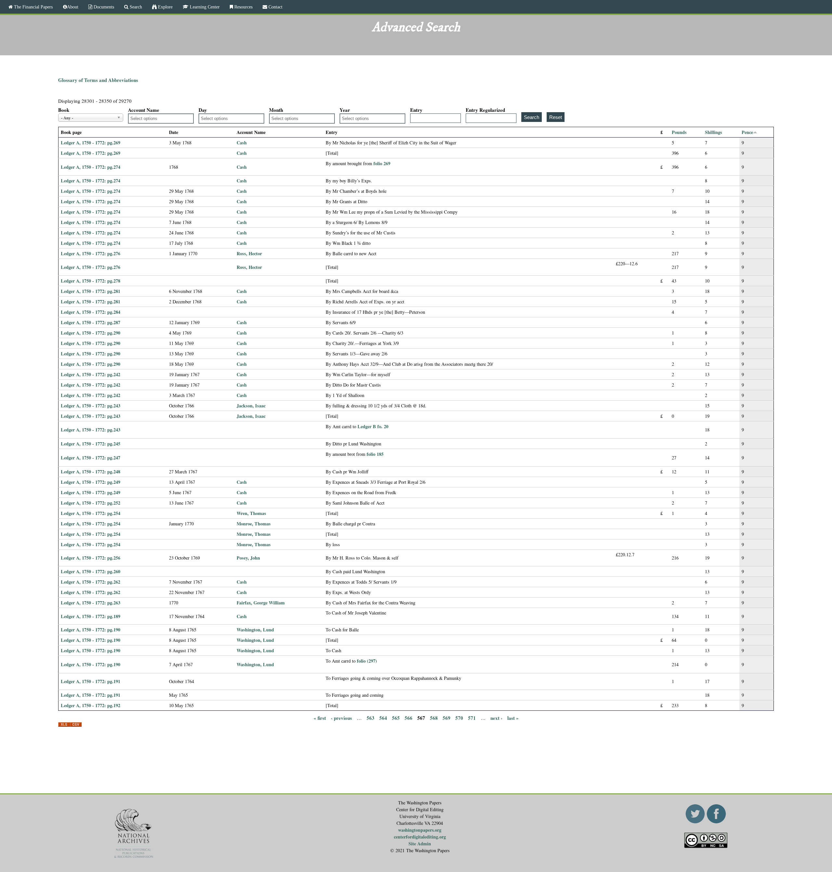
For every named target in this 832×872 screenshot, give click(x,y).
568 (434, 717)
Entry (416, 109)
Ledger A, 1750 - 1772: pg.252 (90, 502)
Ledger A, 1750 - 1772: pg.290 (90, 332)
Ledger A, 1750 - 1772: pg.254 (90, 513)
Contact (274, 7)
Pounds (679, 132)
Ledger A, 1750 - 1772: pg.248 (90, 471)
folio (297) (367, 660)
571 (472, 717)
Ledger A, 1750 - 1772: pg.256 (90, 557)
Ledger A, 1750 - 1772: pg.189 (90, 616)
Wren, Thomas (251, 513)
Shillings (713, 132)
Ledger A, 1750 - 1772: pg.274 (90, 167)
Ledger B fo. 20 (373, 426)
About (72, 7)
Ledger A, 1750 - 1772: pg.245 (90, 443)
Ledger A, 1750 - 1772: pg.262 (90, 581)
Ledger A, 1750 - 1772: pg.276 (90, 253)
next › (496, 717)
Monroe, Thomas (254, 523)
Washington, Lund (255, 629)
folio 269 (381, 163)
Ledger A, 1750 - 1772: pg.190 (90, 629)
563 (370, 717)
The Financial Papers (33, 7)
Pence (747, 132)
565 (396, 717)
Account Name (143, 109)
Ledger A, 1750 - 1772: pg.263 (90, 602)
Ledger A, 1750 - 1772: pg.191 (90, 681)
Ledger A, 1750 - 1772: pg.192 (90, 705)
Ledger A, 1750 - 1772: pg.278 (90, 280)
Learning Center (204, 7)
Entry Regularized (485, 109)
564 (383, 717)
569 (446, 717)
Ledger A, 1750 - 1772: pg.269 (90, 142)
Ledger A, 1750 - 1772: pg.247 (90, 457)
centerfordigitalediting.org (420, 836)
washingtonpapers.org (419, 829)
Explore (165, 7)
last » (513, 717)
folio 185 (375, 454)
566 (408, 717)
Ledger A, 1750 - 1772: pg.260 (90, 571)
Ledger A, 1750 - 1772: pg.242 (90, 374)
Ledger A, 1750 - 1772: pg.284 (90, 312)
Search (135, 7)
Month (276, 109)
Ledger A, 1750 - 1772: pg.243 (90, 405)
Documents (103, 7)
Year (345, 109)
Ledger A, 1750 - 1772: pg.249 (90, 482)
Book (63, 109)
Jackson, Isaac (251, 405)
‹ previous (341, 717)
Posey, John (248, 557)
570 (459, 717)
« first (320, 717)
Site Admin (420, 843)
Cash (242, 142)
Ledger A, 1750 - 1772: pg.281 (90, 291)
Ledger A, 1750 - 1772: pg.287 (90, 322)
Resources (243, 7)
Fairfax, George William (261, 602)
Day (203, 109)
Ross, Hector (249, 253)
